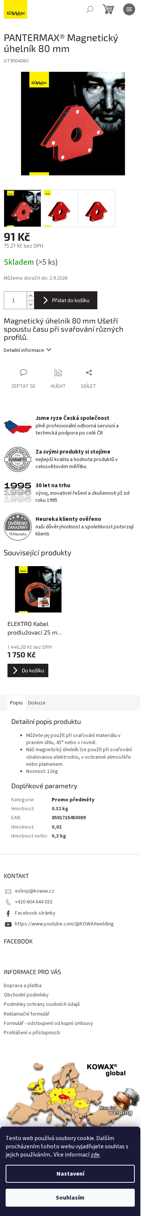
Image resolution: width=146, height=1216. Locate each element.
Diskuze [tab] (37, 703)
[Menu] (129, 9)
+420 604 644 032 (33, 902)
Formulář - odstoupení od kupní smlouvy (48, 1023)
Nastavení (70, 1174)
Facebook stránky (35, 913)
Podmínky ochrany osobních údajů (42, 1004)
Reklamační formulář (26, 1014)
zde (95, 1155)
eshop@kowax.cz (34, 891)
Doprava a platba (23, 985)
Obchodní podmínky (26, 995)
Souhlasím (70, 1198)
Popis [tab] (16, 703)
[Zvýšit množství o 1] (30, 296)
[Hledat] (89, 9)
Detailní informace (24, 350)
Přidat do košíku (70, 300)
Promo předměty (73, 800)
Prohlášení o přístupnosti (32, 1033)
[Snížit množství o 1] (30, 304)
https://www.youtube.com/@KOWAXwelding (64, 924)
